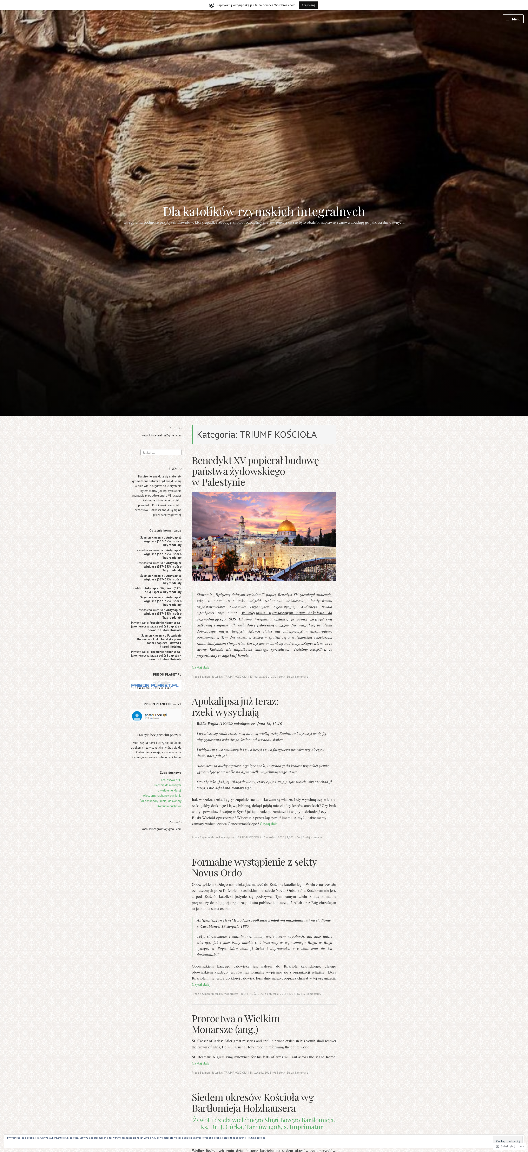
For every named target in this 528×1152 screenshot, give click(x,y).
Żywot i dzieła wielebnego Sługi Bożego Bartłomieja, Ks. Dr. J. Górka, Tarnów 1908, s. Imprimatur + (264, 1123)
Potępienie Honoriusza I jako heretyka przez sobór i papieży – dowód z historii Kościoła (156, 626)
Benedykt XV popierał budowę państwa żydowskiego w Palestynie (255, 471)
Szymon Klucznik (151, 537)
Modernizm (231, 994)
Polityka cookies (256, 1137)
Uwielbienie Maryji (170, 790)
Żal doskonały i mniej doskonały (161, 801)
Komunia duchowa (170, 806)
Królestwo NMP (171, 780)
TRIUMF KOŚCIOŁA (235, 676)
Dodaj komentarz (297, 676)
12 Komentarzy (311, 994)
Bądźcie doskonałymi (168, 785)
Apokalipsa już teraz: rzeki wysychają (235, 706)
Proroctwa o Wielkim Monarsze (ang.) (236, 1023)
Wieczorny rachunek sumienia (162, 796)
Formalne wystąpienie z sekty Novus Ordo (254, 867)
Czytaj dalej (201, 667)
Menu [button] (515, 19)
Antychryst (230, 837)
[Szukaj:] (161, 452)
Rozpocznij (308, 5)
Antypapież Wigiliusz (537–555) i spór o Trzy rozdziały (163, 541)
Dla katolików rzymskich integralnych (264, 211)
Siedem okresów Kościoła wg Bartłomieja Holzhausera (253, 1102)
